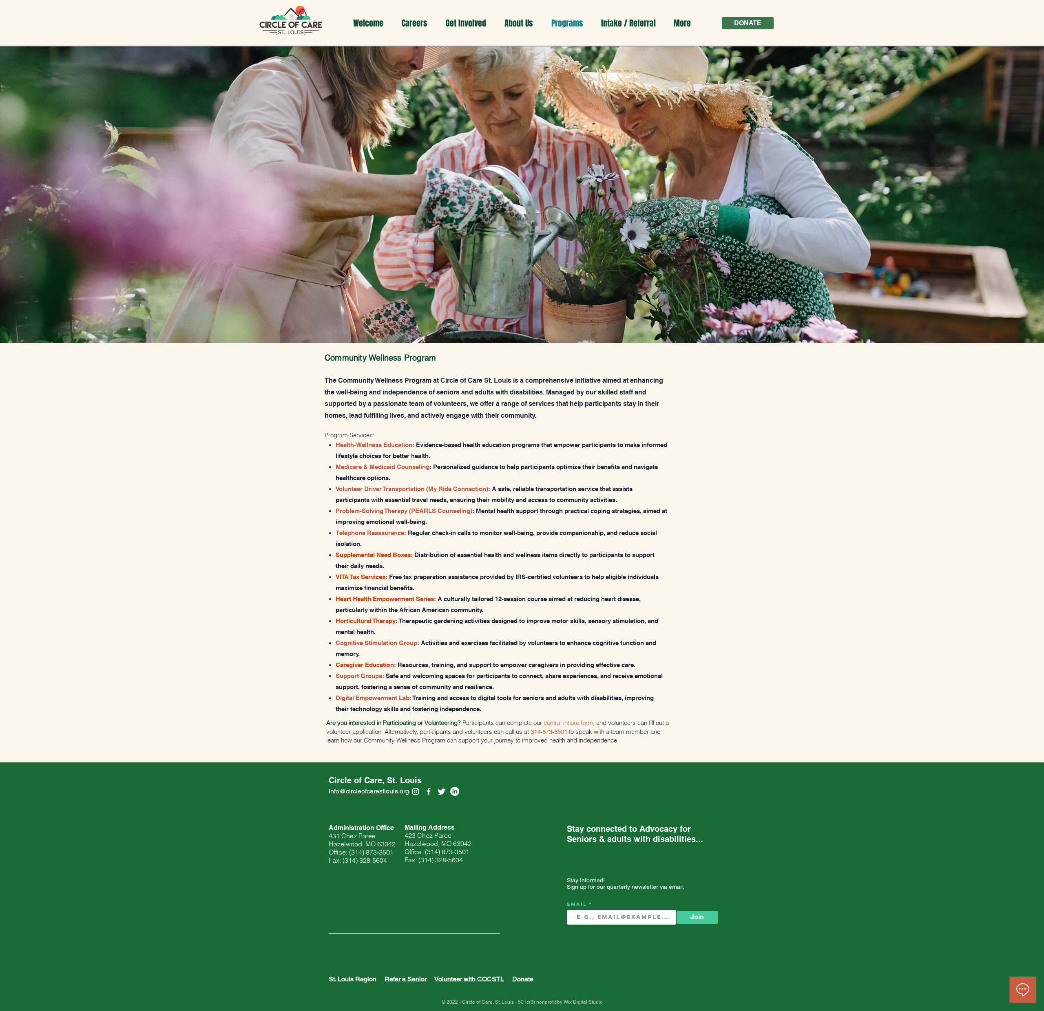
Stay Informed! (586, 880)
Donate (522, 979)
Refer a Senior (406, 979)
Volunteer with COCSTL (469, 979)
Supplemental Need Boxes (373, 554)
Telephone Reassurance (370, 532)
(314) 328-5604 (366, 860)
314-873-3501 (549, 732)
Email (578, 904)
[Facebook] (428, 791)
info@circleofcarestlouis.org (369, 791)
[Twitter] (441, 791)
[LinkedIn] (454, 791)
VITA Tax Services (360, 576)
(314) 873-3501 (371, 852)
